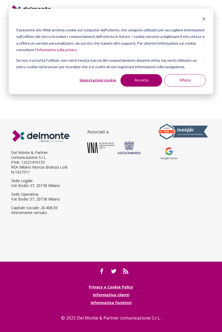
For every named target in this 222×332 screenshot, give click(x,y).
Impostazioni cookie (98, 80)
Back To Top (217, 296)
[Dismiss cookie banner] (204, 19)
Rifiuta (185, 80)
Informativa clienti (111, 294)
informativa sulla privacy (57, 49)
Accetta (141, 80)
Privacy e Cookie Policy (111, 287)
